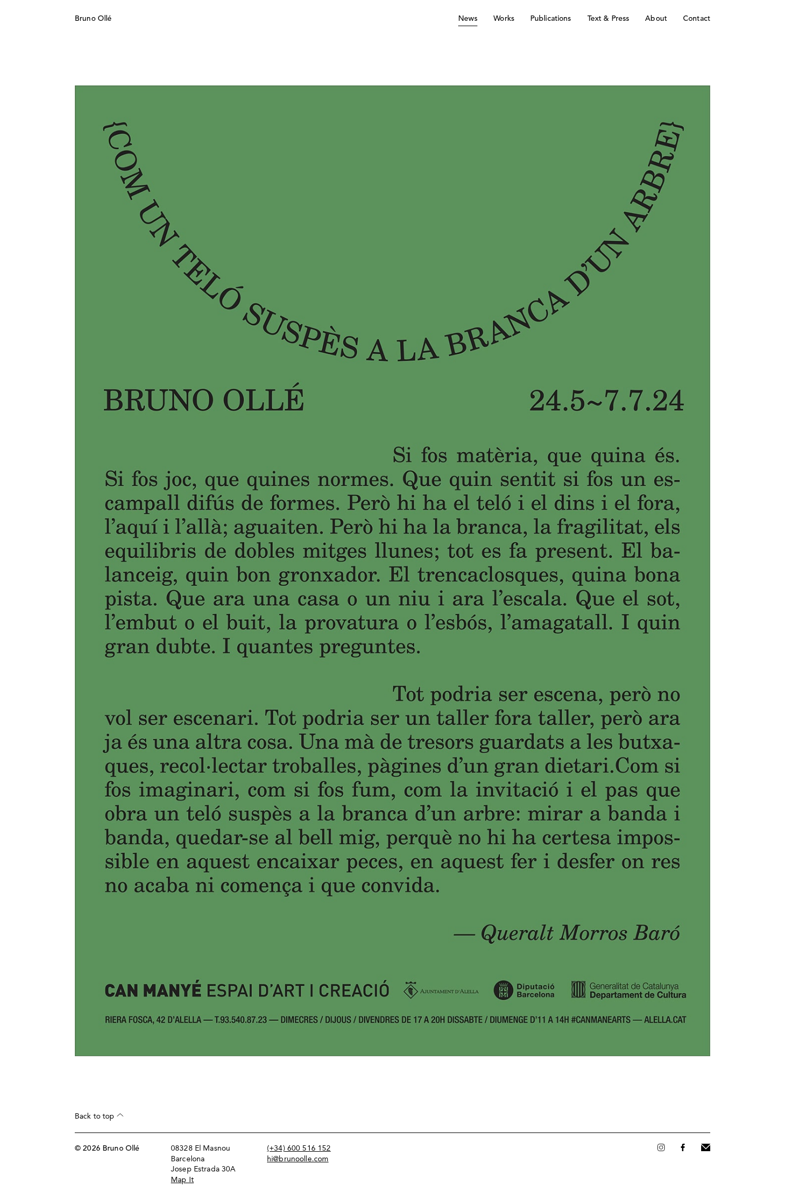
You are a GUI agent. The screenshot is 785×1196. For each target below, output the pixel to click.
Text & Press (608, 18)
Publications (550, 18)
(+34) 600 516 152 (299, 1148)
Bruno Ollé (93, 18)
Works (503, 18)
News (468, 18)
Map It (182, 1180)
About (656, 18)
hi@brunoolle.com (297, 1159)
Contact (696, 18)
